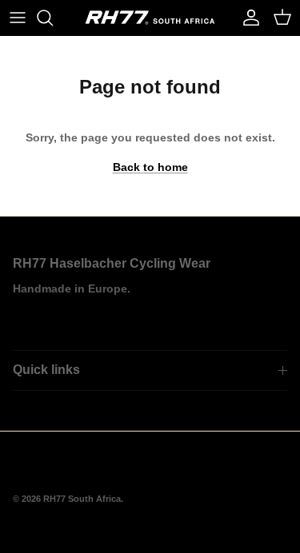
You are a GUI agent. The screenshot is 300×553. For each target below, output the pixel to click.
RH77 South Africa (82, 498)
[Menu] (17, 17)
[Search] (52, 17)
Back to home (150, 167)
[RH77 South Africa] (150, 17)
